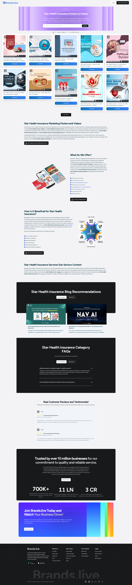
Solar (53, 558)
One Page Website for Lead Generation (81, 187)
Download (14, 63)
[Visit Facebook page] (86, 582)
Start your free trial (122, 2)
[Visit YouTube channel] (103, 582)
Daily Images (69, 551)
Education (54, 556)
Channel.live (84, 553)
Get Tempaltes (61, 297)
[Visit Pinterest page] (99, 582)
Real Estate (55, 553)
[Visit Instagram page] (96, 582)
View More (66, 114)
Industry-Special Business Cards (79, 182)
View (17, 48)
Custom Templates (71, 556)
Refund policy (98, 553)
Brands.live (33, 549)
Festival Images (70, 553)
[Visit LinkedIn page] (90, 582)
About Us (68, 558)
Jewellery (54, 551)
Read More (71, 297)
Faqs (67, 560)
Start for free (66, 479)
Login (113, 2)
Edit (11, 48)
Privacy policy (98, 551)
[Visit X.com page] (93, 582)
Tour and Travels (56, 560)
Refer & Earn (98, 558)
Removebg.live (84, 556)
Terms (96, 556)
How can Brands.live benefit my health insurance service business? (57, 382)
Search (85, 25)
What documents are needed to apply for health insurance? (55, 368)
